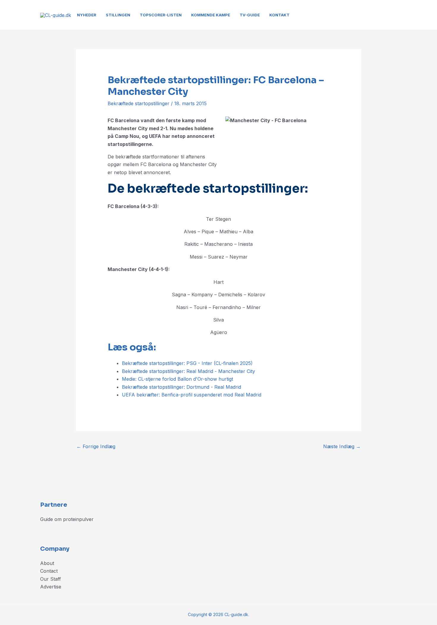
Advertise (50, 587)
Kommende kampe (210, 14)
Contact (49, 571)
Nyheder (86, 14)
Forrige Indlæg (95, 446)
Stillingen (118, 14)
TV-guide (250, 14)
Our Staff (50, 579)
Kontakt (279, 14)
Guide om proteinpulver (67, 519)
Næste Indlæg (342, 446)
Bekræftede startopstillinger (138, 103)
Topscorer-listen (161, 14)
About (47, 563)
